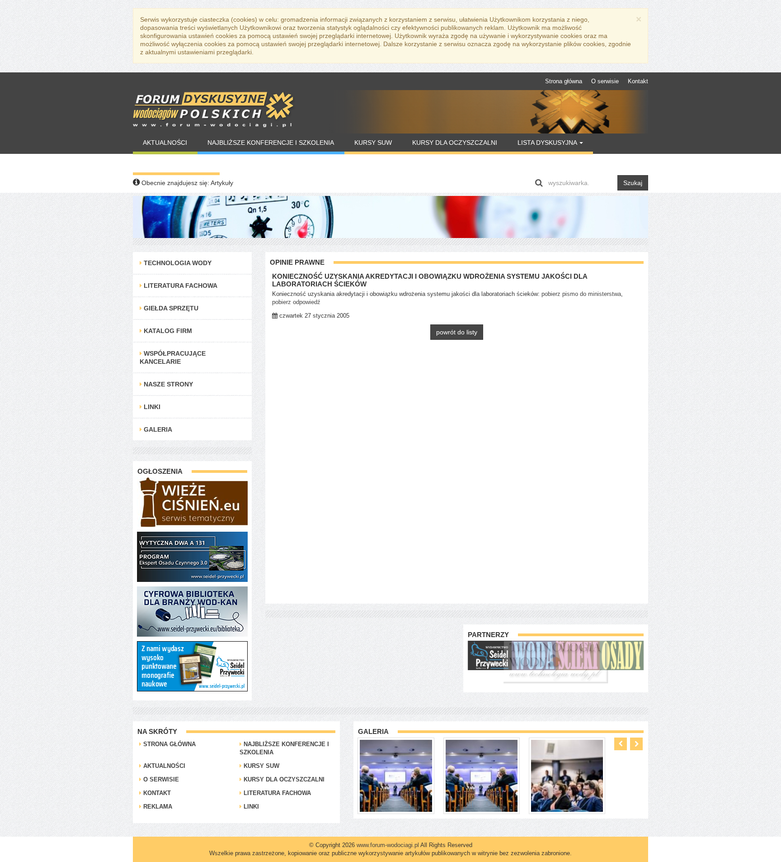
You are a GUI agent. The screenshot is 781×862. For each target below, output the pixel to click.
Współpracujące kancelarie (173, 357)
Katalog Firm (167, 330)
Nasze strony (167, 384)
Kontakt (638, 81)
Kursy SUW (373, 142)
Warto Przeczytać (176, 163)
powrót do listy (456, 332)
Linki (151, 406)
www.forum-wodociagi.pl (388, 845)
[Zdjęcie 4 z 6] (567, 775)
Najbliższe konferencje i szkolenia (270, 142)
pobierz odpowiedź (296, 302)
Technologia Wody (177, 263)
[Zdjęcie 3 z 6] (481, 775)
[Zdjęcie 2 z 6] (396, 775)
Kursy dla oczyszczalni (454, 142)
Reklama (156, 806)
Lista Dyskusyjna (548, 142)
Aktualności (165, 142)
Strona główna (563, 81)
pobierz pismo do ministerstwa (581, 294)
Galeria (157, 429)
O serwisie (605, 81)
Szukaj (632, 182)
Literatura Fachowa (179, 285)
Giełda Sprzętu (170, 308)
